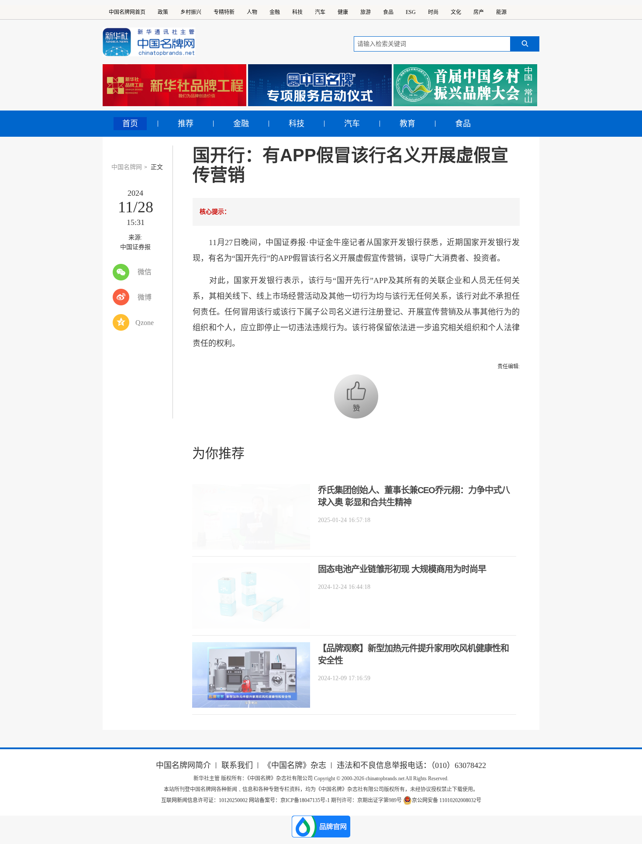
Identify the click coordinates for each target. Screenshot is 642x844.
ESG (411, 12)
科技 (297, 12)
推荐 (185, 123)
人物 (252, 12)
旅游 (365, 12)
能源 (501, 12)
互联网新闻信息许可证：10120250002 (205, 800)
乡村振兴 (190, 12)
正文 (157, 167)
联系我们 (237, 765)
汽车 (320, 12)
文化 (456, 12)
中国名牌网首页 (127, 12)
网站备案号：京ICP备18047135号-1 (289, 800)
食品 (388, 12)
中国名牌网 (126, 167)
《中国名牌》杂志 (294, 765)
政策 (163, 12)
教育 (407, 123)
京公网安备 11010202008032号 (446, 800)
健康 (343, 12)
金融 (274, 12)
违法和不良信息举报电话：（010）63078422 (411, 765)
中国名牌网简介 (183, 765)
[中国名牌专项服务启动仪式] (320, 85)
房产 (478, 12)
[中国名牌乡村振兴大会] (465, 85)
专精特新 (224, 12)
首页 (130, 123)
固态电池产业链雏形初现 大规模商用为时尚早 (402, 569)
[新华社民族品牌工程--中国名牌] (174, 85)
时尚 (433, 12)
